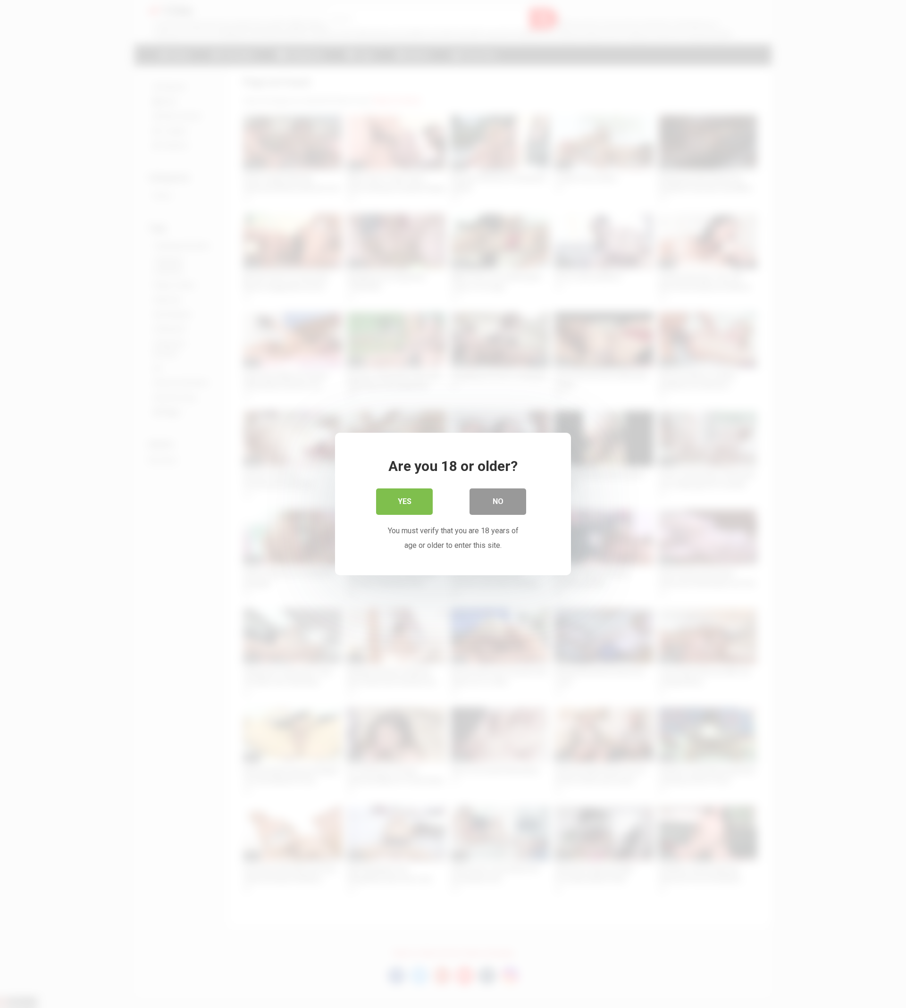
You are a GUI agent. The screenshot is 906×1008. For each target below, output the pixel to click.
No (498, 501)
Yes (404, 501)
